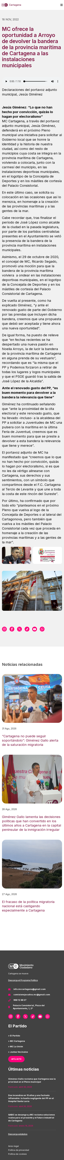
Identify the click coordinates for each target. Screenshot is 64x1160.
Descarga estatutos (17, 1134)
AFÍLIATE (16, 1059)
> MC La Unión (15, 1046)
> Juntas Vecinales (18, 1052)
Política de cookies (17, 1154)
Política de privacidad (18, 1150)
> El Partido (14, 1035)
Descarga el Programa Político (23, 980)
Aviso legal (13, 1146)
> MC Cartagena (16, 1041)
